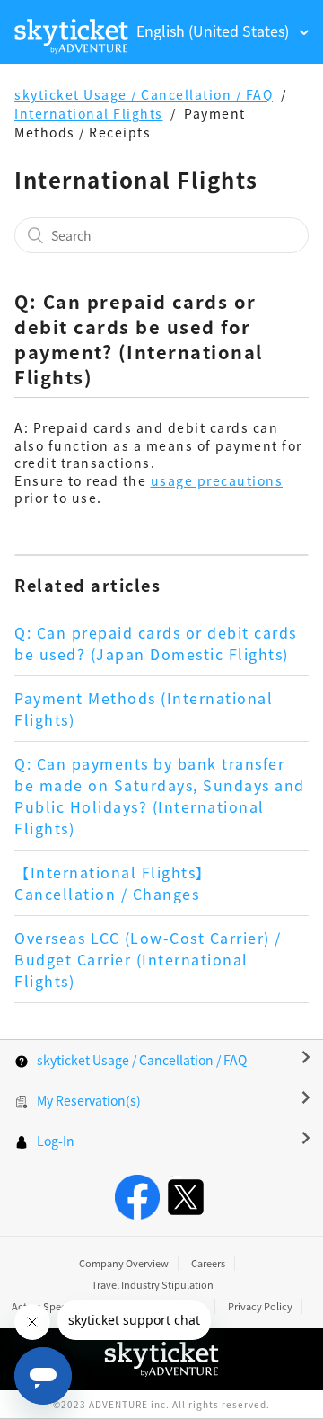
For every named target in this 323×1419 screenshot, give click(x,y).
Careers (208, 1263)
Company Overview (124, 1263)
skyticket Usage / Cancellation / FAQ (143, 94)
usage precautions (217, 480)
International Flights (88, 113)
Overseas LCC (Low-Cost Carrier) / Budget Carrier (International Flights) (148, 959)
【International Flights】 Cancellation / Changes (113, 882)
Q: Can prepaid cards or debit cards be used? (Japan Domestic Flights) (155, 643)
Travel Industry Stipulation (153, 1284)
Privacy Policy (260, 1306)
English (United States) (214, 30)
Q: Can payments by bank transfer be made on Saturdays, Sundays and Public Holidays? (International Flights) (159, 796)
